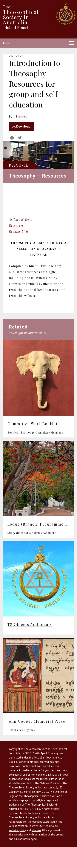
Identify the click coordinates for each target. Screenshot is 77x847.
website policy (17, 830)
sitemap (36, 830)
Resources (16, 225)
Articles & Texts (20, 219)
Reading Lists (18, 231)
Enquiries (21, 116)
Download (23, 126)
